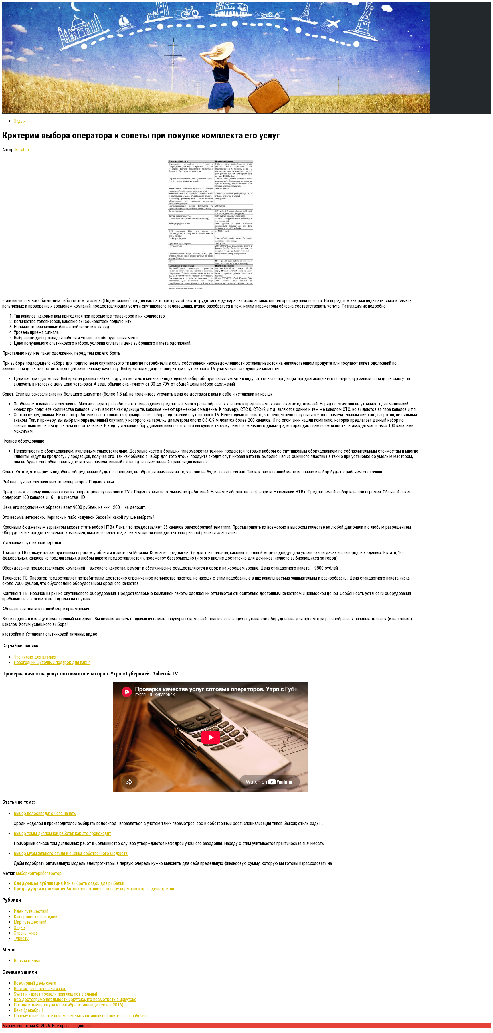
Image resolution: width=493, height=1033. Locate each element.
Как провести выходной (35, 916)
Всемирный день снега (35, 983)
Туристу (21, 938)
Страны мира (26, 933)
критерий (36, 873)
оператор (53, 873)
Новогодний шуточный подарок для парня (52, 662)
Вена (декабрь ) (28, 1010)
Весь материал (27, 960)
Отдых (19, 121)
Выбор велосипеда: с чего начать (45, 813)
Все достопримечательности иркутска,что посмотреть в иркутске (75, 999)
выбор (22, 873)
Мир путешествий (30, 922)
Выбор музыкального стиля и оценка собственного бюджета (71, 853)
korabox (22, 149)
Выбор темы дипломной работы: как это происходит (62, 833)
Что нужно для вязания (35, 657)
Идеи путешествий (31, 911)
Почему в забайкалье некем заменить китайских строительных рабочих (80, 1015)
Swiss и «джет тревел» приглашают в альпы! (55, 994)
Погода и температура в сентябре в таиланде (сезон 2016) (68, 1005)
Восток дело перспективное (40, 988)
